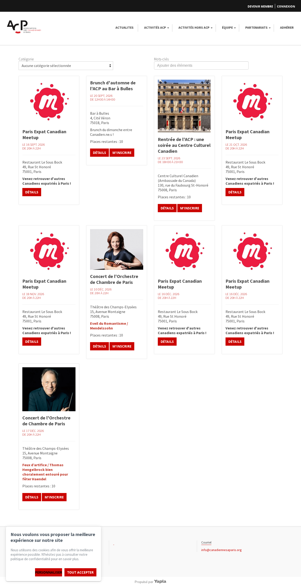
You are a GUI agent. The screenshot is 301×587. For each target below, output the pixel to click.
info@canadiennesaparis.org (221, 550)
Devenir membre (260, 6)
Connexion (286, 6)
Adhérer (287, 27)
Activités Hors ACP (194, 27)
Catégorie (26, 59)
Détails (31, 192)
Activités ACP (155, 27)
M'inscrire (121, 152)
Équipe (227, 27)
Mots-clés (161, 59)
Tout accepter (80, 572)
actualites (124, 27)
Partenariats (256, 27)
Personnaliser (48, 572)
